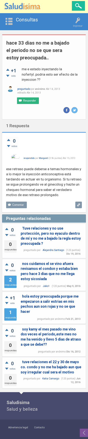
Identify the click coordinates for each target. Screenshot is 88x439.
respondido (29, 158)
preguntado (23, 89)
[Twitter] (74, 110)
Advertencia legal (18, 427)
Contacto (39, 427)
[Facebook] (66, 110)
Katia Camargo (50, 378)
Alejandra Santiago (53, 250)
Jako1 (46, 286)
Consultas (27, 20)
